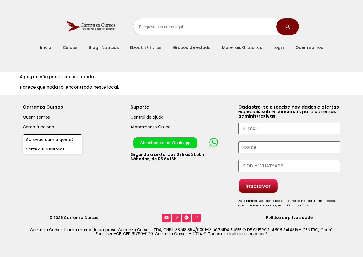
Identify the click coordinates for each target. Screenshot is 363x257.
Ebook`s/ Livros (145, 47)
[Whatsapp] (196, 218)
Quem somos (309, 47)
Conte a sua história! (45, 149)
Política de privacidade (289, 217)
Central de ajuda (147, 117)
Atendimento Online (150, 127)
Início (45, 47)
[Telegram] (186, 218)
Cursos (70, 47)
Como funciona (38, 127)
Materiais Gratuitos (242, 47)
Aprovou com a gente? (50, 139)
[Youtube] (166, 218)
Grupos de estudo (192, 47)
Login (278, 47)
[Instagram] (176, 218)
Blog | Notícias (104, 47)
